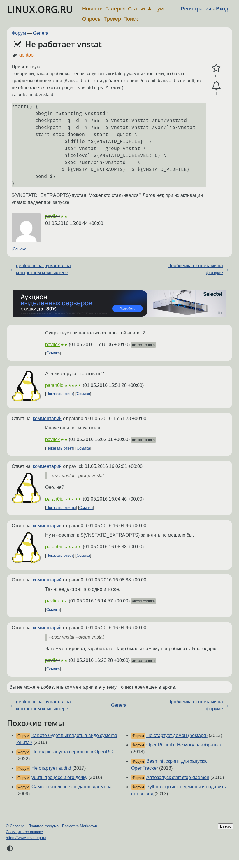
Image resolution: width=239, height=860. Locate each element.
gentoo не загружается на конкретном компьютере (43, 269)
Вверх (225, 826)
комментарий (47, 418)
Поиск (130, 19)
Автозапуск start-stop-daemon (177, 777)
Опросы (91, 19)
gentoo (26, 54)
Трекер (112, 19)
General (41, 33)
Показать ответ (59, 394)
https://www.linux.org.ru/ (26, 838)
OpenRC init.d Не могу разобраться (184, 744)
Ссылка (19, 249)
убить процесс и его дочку (59, 777)
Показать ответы (61, 507)
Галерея (115, 9)
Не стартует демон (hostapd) (177, 735)
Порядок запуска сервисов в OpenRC (72, 751)
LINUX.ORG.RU (40, 9)
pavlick (52, 216)
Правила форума (43, 826)
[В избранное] (216, 68)
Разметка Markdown (79, 826)
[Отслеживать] (216, 86)
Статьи (136, 9)
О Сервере (15, 826)
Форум (155, 9)
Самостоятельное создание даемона (71, 786)
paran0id (54, 385)
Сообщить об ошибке (24, 832)
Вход (222, 9)
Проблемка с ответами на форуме (195, 269)
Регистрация (196, 9)
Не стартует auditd (51, 768)
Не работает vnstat (63, 44)
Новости (92, 9)
